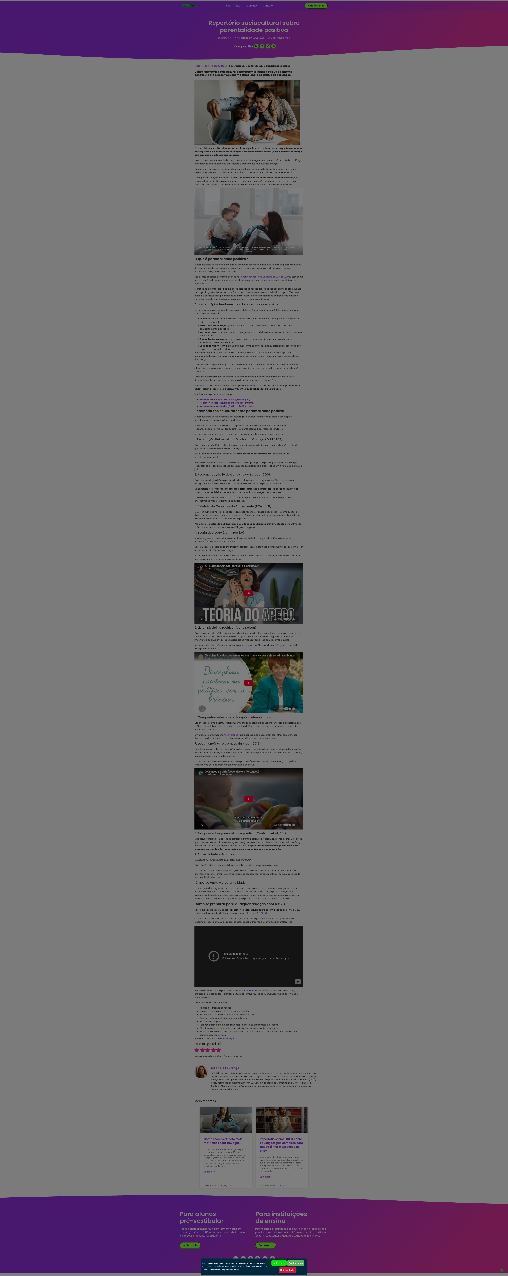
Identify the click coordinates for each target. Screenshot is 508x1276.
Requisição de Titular (230, 1270)
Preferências (279, 1263)
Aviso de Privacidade (211, 1270)
